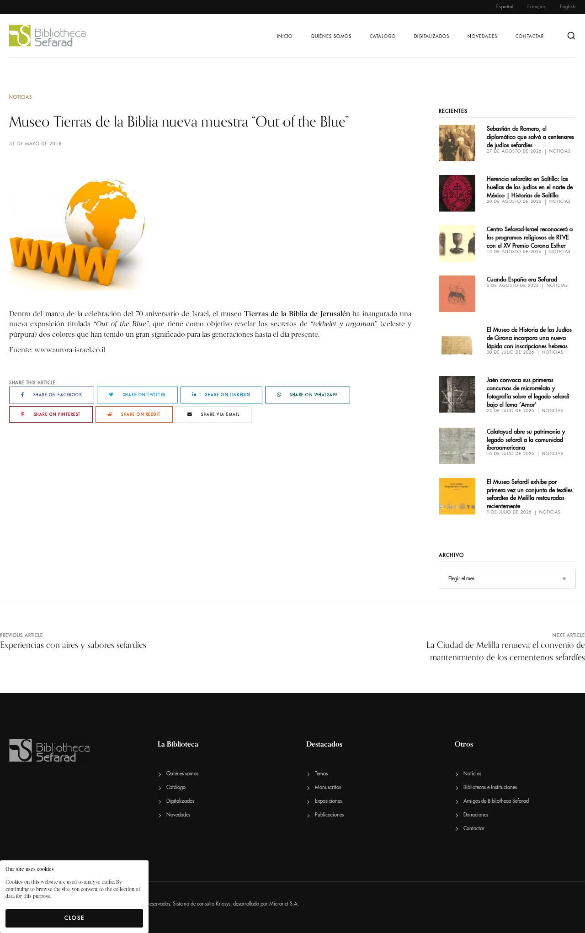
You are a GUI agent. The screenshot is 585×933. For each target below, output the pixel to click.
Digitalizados (431, 36)
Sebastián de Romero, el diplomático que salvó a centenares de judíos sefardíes (530, 137)
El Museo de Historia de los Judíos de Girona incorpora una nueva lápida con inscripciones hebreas (529, 338)
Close (74, 918)
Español (505, 7)
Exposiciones (328, 801)
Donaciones (475, 814)
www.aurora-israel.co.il (69, 350)
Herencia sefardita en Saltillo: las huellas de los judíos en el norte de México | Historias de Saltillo (530, 187)
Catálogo (383, 36)
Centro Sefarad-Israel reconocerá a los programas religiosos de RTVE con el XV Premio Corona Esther (530, 237)
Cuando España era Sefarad (522, 279)
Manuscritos (328, 787)
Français (536, 7)
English (568, 7)
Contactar (530, 36)
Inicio (284, 36)
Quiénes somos (331, 36)
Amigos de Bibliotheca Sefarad (496, 801)
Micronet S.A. (284, 903)
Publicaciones (329, 814)
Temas (321, 773)
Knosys (223, 903)
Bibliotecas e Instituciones (490, 787)
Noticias (20, 97)
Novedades (482, 36)
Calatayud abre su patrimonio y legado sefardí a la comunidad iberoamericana (526, 440)
